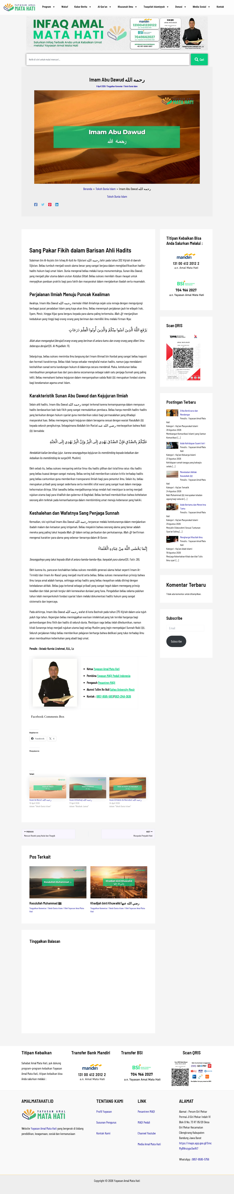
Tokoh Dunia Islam (131, 86)
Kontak (220, 6)
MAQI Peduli (144, 1122)
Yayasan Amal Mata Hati (107, 669)
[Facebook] (35, 204)
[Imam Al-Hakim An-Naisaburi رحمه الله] (127, 787)
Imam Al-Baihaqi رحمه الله (80, 800)
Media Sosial (199, 6)
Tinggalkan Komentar (115, 86)
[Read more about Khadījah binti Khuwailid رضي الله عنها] (118, 882)
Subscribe (176, 641)
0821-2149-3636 (123, 696)
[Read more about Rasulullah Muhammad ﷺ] (57, 882)
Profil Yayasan (104, 1111)
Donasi (178, 6)
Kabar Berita (80, 6)
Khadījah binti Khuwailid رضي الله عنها (114, 903)
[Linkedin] (56, 204)
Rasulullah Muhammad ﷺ (45, 903)
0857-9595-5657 (104, 696)
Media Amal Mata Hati (149, 1144)
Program (46, 6)
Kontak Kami (103, 1133)
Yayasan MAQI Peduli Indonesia (113, 676)
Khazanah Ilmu (125, 6)
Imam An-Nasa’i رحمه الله (40, 800)
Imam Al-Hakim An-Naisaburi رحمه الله (125, 800)
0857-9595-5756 (200, 1159)
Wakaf (64, 6)
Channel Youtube (147, 1133)
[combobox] (108, 59)
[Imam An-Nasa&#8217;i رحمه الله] (47, 787)
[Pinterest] (49, 204)
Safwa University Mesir (122, 689)
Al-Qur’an (102, 6)
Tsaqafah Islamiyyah (154, 6)
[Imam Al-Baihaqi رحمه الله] (87, 787)
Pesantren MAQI (106, 682)
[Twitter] (42, 204)
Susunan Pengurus (106, 1122)
